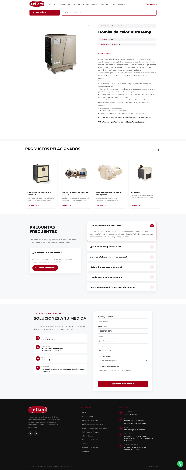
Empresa (101, 346)
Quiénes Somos (88, 416)
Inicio (84, 412)
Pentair (111, 39)
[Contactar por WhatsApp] (180, 464)
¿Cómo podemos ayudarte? (108, 366)
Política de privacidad (151, 466)
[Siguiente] (159, 150)
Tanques (85, 444)
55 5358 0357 (46, 349)
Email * (100, 336)
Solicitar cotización (45, 268)
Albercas (117, 44)
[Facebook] (30, 433)
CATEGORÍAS (39, 12)
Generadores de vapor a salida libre (95, 428)
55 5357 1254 (58, 349)
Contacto (85, 452)
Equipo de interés (104, 356)
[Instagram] (36, 433)
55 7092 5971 (46, 351)
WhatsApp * (102, 326)
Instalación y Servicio (90, 448)
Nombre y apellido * (105, 317)
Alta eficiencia (87, 436)
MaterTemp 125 (137, 192)
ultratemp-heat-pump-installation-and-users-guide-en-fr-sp (125, 117)
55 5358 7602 (58, 351)
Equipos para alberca (90, 440)
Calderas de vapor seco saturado (94, 424)
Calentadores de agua (90, 432)
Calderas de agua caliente (91, 420)
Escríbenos (151, 4)
